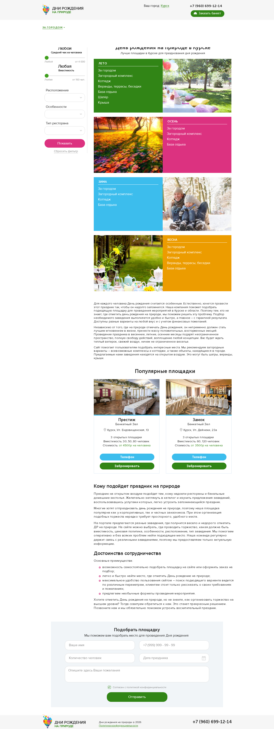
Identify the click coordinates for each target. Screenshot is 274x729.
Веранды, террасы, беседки (119, 86)
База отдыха (107, 92)
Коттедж (104, 81)
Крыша (103, 102)
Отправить (137, 697)
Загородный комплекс (115, 75)
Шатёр (103, 97)
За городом (52, 27)
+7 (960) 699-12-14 (206, 6)
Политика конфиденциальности (118, 725)
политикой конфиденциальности (146, 687)
